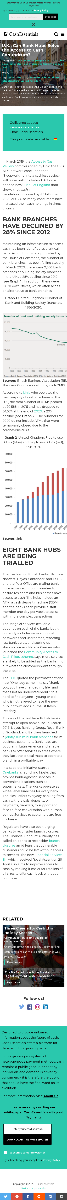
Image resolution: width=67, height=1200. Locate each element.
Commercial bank (39, 77)
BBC (12, 678)
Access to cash (17, 77)
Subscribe (50, 17)
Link (26, 393)
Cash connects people (30, 60)
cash (24, 190)
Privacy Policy (41, 10)
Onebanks (11, 772)
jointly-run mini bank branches (28, 737)
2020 (38, 411)
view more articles (24, 127)
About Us (50, 1096)
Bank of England (37, 185)
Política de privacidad (34, 1188)
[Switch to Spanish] (55, 139)
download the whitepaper (27, 1139)
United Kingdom (30, 80)
